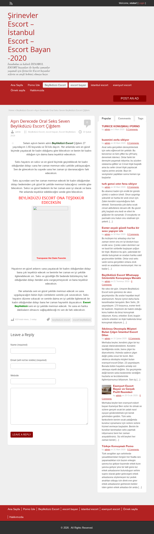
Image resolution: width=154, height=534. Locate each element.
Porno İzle (34, 85)
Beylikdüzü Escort (55, 85)
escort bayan (78, 85)
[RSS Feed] (10, 2)
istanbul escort (99, 85)
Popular (106, 118)
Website (15, 375)
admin (18, 132)
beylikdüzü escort (61, 320)
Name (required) (19, 345)
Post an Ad (130, 98)
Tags (140, 118)
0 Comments (132, 129)
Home (11, 110)
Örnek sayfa (18, 90)
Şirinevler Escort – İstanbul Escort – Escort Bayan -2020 (29, 36)
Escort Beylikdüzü (67, 132)
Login (142, 3)
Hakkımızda (37, 90)
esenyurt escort (122, 85)
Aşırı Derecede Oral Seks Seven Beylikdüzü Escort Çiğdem (40, 123)
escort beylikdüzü (82, 320)
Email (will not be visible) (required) (29, 360)
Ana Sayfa (17, 85)
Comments (124, 118)
